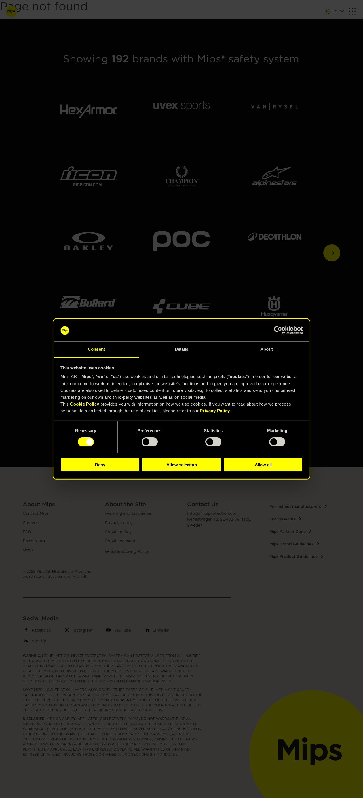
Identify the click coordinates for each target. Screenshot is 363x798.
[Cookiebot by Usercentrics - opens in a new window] (278, 330)
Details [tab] (182, 349)
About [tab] (266, 349)
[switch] (150, 441)
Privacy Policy (215, 410)
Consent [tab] (96, 349)
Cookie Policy (84, 404)
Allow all (263, 464)
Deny (100, 464)
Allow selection (181, 464)
